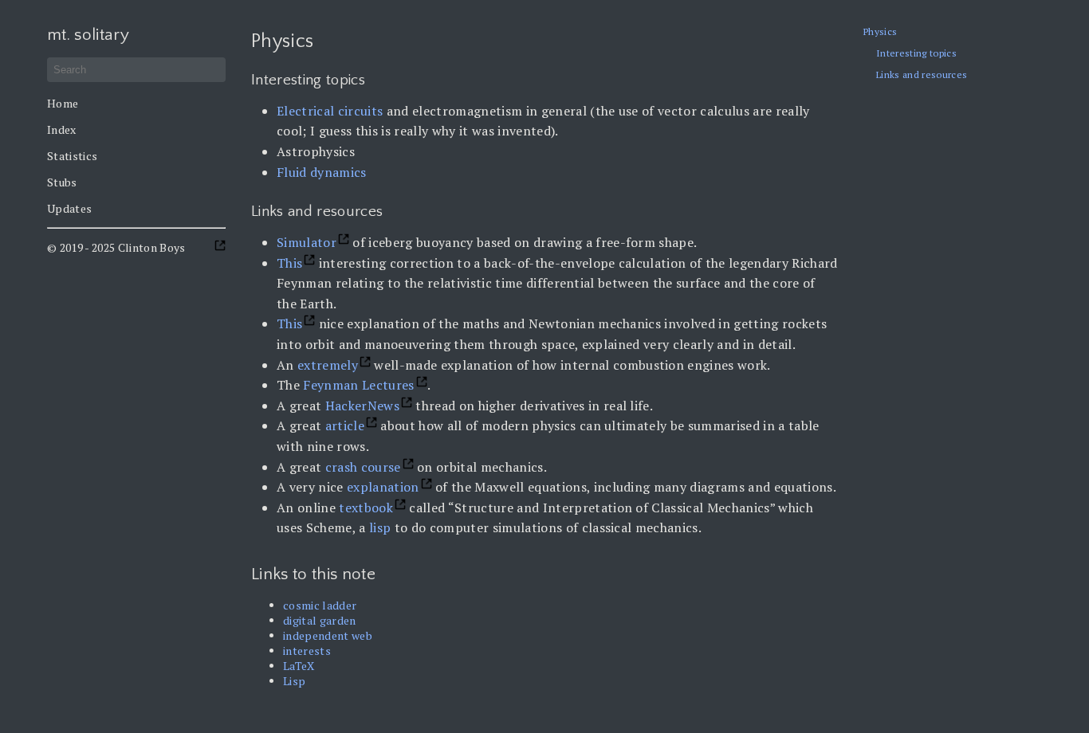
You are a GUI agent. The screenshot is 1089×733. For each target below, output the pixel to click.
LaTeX (299, 665)
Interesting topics (916, 53)
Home (62, 103)
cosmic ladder (319, 605)
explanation (383, 487)
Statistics (72, 155)
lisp (380, 527)
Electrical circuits (330, 111)
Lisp (294, 680)
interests (307, 650)
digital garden (319, 620)
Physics (880, 31)
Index (62, 129)
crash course (363, 467)
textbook (366, 507)
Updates (69, 208)
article (344, 425)
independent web (327, 635)
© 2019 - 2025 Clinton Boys (116, 247)
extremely (327, 365)
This (289, 263)
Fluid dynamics (322, 172)
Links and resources (921, 74)
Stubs (62, 182)
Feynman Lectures (358, 385)
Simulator (306, 242)
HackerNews (362, 405)
